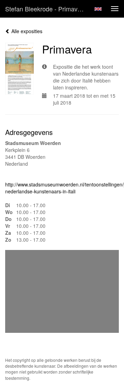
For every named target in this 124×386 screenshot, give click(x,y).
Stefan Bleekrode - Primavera (45, 8)
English (98, 9)
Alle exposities (26, 31)
